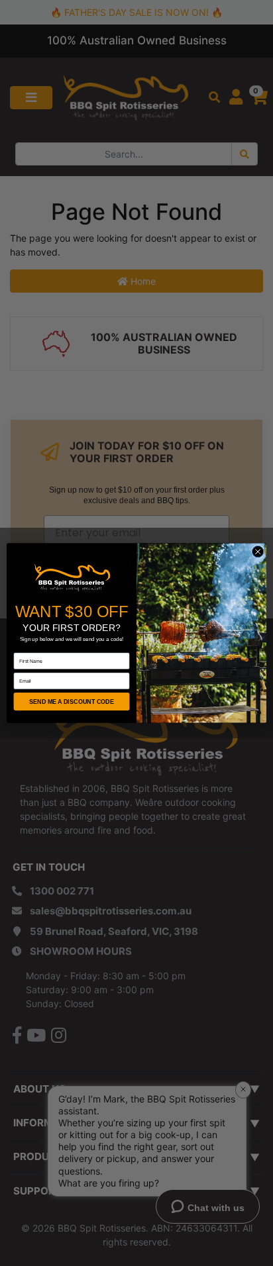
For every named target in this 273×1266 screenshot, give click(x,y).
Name (20, 648)
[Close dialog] (258, 552)
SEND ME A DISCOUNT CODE (71, 701)
